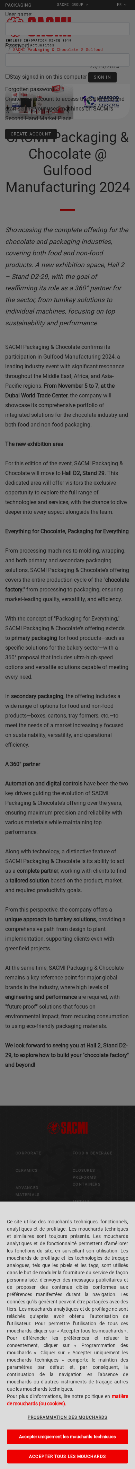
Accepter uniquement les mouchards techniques (67, 1436)
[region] (67, 1335)
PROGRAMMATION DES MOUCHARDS (67, 1417)
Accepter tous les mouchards (67, 1456)
